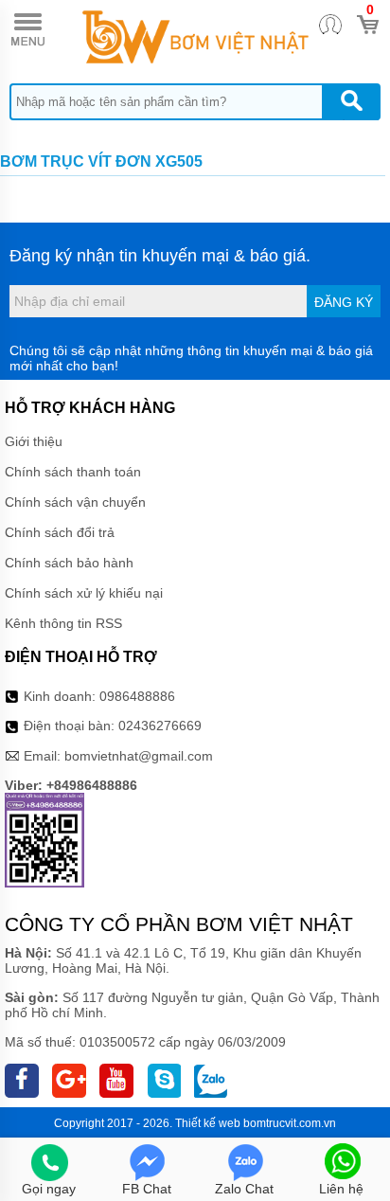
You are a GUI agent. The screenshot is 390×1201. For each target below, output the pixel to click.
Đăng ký (343, 302)
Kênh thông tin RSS (63, 623)
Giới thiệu (33, 441)
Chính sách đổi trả (60, 532)
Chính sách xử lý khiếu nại (84, 592)
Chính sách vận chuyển (75, 502)
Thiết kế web (207, 1123)
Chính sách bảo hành (69, 562)
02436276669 (160, 725)
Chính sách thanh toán (73, 471)
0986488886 (137, 696)
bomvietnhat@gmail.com (138, 755)
